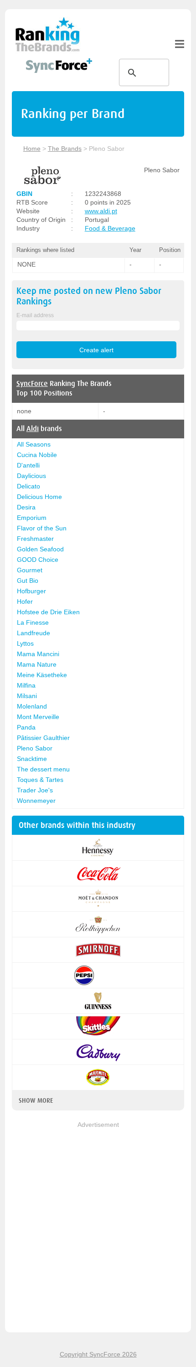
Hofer (25, 601)
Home (32, 148)
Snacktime (32, 758)
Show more (36, 1100)
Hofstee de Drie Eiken (48, 612)
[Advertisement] (98, 1228)
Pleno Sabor (34, 748)
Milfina (26, 685)
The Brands (65, 148)
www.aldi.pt (101, 211)
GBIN (24, 193)
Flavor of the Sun (42, 528)
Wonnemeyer (36, 800)
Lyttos (25, 643)
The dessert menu (43, 769)
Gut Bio (27, 580)
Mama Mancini (38, 654)
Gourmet (29, 570)
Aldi (32, 429)
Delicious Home (39, 496)
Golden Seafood (40, 549)
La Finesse (33, 622)
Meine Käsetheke (42, 674)
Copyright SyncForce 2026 (98, 1354)
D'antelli (28, 465)
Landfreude (33, 633)
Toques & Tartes (40, 779)
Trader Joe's (35, 790)
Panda (26, 727)
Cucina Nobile (37, 454)
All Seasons (34, 444)
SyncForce (32, 384)
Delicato (28, 486)
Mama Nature (37, 664)
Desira (26, 507)
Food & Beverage (110, 228)
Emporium (31, 517)
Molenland (32, 706)
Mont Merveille (38, 716)
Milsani (27, 695)
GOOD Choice (37, 559)
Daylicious (31, 475)
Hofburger (31, 591)
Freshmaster (35, 538)
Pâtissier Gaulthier (43, 737)
